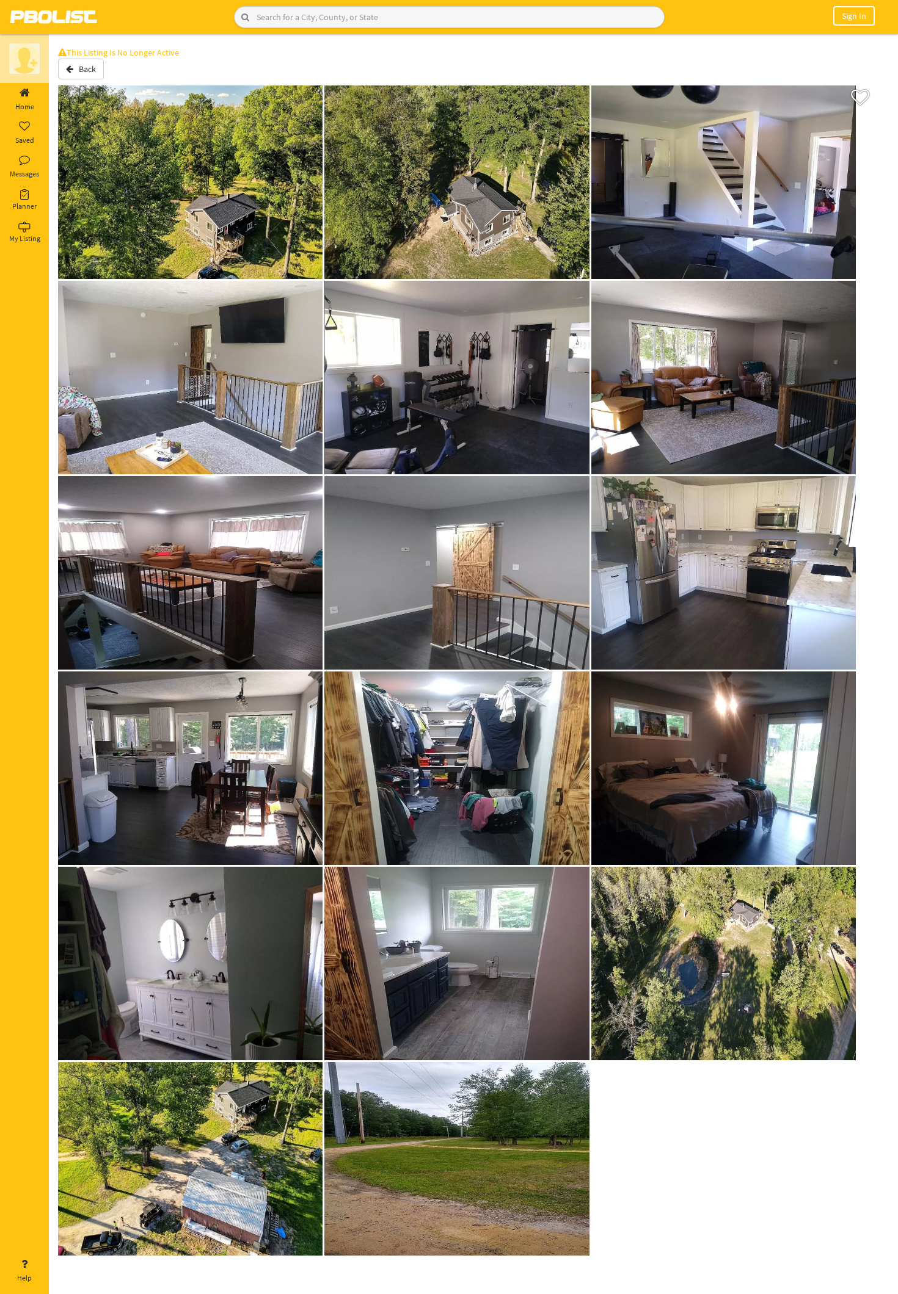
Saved (24, 140)
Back (84, 68)
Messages (24, 173)
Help (24, 1277)
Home (24, 106)
